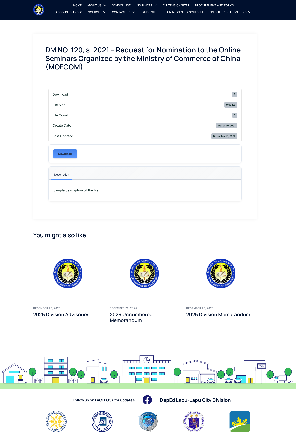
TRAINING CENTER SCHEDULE (183, 12)
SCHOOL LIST (121, 5)
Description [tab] (61, 174)
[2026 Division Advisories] (68, 273)
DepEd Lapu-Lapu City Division (195, 400)
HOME (77, 5)
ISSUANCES (144, 5)
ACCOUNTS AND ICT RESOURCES (78, 12)
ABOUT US (94, 5)
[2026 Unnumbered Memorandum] (145, 273)
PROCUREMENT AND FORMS (214, 5)
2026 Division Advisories (61, 314)
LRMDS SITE (149, 12)
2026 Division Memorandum (218, 314)
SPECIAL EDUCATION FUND (228, 12)
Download (65, 153)
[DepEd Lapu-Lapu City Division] (38, 9)
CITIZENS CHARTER (176, 5)
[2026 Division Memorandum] (221, 273)
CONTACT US (121, 12)
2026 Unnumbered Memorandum (131, 317)
